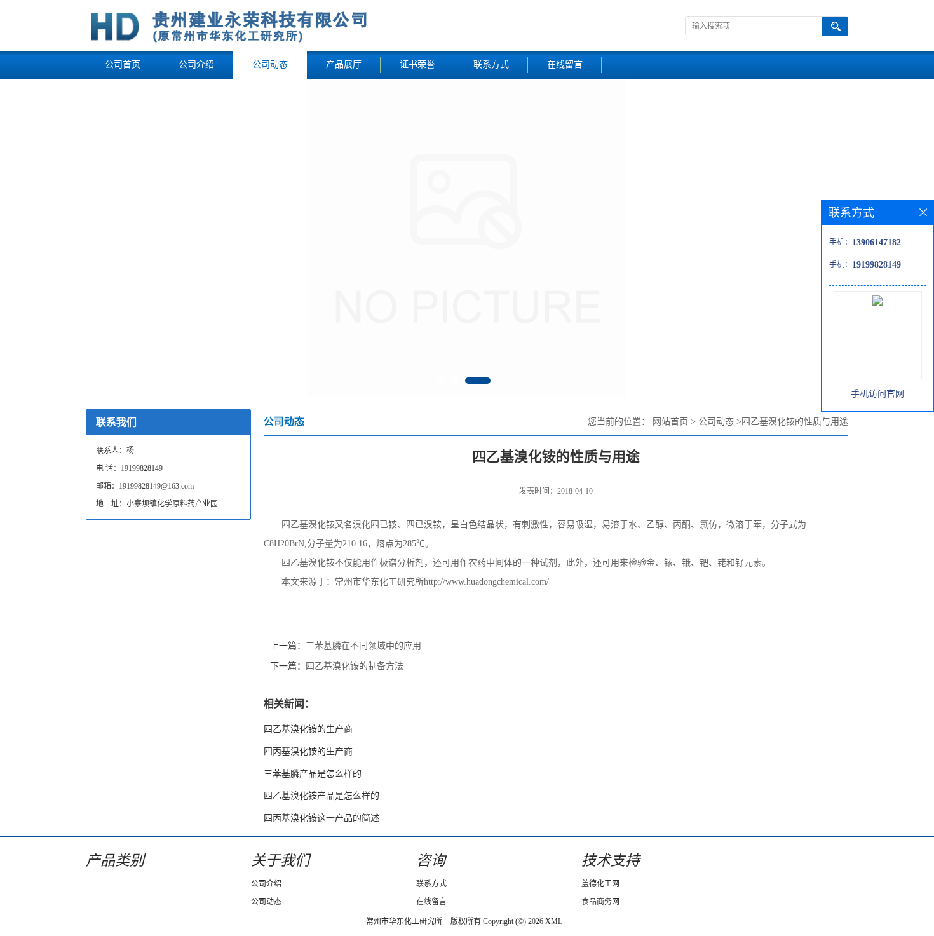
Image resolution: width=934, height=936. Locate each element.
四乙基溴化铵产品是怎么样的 (321, 796)
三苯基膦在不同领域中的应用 (363, 646)
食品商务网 (600, 901)
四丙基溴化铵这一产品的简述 (321, 818)
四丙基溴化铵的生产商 (308, 751)
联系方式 (491, 64)
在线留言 (565, 64)
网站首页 (670, 421)
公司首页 (122, 64)
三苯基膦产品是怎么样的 (313, 773)
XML (553, 921)
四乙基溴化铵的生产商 (308, 729)
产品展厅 (344, 64)
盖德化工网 (600, 883)
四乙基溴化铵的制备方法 (354, 666)
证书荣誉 (417, 64)
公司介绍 (196, 64)
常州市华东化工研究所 (404, 921)
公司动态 (270, 64)
